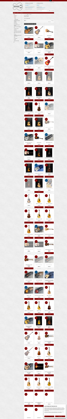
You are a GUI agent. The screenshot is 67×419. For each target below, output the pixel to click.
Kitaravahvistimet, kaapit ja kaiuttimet (17, 25)
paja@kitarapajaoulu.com (42, 7)
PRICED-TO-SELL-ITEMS (16, 40)
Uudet (25, 18)
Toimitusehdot (19, 0)
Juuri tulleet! (15, 15)
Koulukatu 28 (38, 4)
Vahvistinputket (15, 38)
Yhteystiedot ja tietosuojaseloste (26, 0)
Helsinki (14, 12)
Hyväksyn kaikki (60, 416)
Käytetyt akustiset (28, 18)
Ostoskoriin (28, 39)
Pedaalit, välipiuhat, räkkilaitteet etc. (17, 27)
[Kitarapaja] (18, 6)
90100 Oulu (38, 5)
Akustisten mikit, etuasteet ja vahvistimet (17, 21)
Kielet (14, 37)
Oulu (17, 12)
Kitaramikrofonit (15, 23)
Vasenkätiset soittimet (16, 28)
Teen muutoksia (49, 416)
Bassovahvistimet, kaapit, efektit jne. (17, 32)
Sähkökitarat (15, 22)
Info (15, 0)
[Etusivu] (14, 0)
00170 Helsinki (26, 5)
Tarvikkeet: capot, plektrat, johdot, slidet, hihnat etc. (17, 35)
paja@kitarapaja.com (30, 7)
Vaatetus (15, 39)
